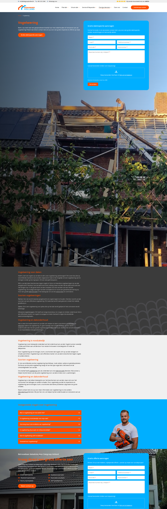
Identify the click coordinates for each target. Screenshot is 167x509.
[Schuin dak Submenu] (78, 7)
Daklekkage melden (140, 7)
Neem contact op (27, 486)
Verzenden (92, 84)
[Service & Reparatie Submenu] (95, 7)
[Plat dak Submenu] (67, 7)
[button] (50, 413)
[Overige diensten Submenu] (110, 7)
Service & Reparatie (88, 7)
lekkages (71, 324)
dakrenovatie (33, 292)
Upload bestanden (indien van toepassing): (102, 66)
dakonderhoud (23, 392)
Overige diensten (104, 7)
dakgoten (21, 326)
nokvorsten (59, 292)
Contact (125, 7)
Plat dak (64, 7)
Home (57, 7)
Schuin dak (74, 7)
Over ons (117, 7)
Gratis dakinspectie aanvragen (31, 35)
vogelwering (33, 371)
